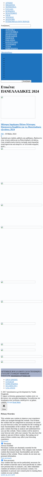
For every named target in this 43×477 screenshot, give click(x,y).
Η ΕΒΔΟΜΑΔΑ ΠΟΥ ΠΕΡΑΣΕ (17, 22)
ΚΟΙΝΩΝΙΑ (10, 11)
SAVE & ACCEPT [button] (8, 475)
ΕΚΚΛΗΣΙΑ (10, 40)
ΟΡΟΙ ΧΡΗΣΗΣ (12, 380)
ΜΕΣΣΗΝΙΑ (10, 5)
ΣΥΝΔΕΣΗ (10, 382)
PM (2, 134)
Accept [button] (9, 402)
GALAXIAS (10, 388)
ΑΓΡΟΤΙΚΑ (10, 30)
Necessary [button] (4, 441)
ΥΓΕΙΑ (8, 46)
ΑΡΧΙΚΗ (9, 3)
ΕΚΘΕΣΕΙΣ (10, 38)
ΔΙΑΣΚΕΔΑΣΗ (11, 34)
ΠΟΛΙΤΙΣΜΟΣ (11, 13)
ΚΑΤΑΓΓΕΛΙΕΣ (12, 42)
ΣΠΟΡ (8, 15)
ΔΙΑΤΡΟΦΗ (10, 19)
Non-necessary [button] (6, 458)
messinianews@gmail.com (20, 376)
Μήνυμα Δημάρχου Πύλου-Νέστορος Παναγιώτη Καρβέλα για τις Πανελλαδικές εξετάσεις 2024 (21, 127)
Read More (16, 402)
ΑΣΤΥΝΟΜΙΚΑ (12, 32)
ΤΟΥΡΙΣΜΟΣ (11, 44)
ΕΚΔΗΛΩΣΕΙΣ (11, 36)
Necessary (7, 444)
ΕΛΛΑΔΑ (9, 9)
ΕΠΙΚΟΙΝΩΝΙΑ (12, 48)
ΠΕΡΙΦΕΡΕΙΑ (11, 7)
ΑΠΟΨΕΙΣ (10, 17)
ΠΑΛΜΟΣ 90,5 (11, 386)
